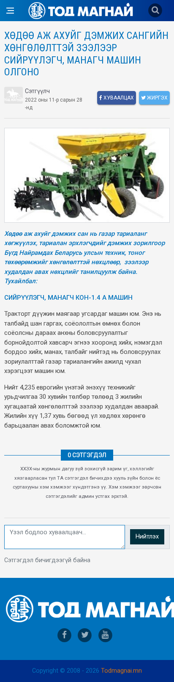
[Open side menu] (10, 10)
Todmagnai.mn (121, 670)
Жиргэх (157, 98)
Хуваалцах (118, 98)
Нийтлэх (147, 536)
